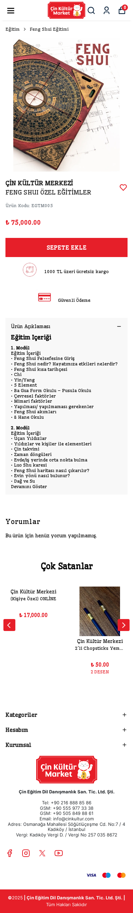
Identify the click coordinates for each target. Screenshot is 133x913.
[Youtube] (59, 853)
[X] (42, 853)
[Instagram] (26, 853)
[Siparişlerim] (106, 10)
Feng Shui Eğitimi (49, 29)
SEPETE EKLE (67, 247)
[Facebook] (9, 853)
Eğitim (12, 29)
